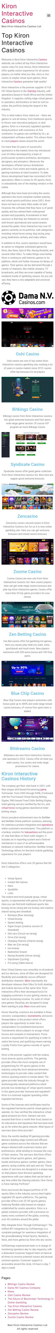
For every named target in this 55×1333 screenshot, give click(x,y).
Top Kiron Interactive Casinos (25, 1306)
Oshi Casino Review (19, 1295)
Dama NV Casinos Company (24, 1287)
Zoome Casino (27, 571)
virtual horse (8, 807)
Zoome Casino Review (20, 1317)
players (14, 141)
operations (47, 824)
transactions (31, 832)
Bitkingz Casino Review (21, 1284)
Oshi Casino (27, 353)
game (43, 789)
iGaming (31, 91)
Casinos (42, 59)
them (26, 1006)
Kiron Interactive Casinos (17, 13)
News (11, 1291)
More (27, 980)
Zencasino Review (18, 1313)
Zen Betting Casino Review (23, 1309)
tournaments (34, 1015)
